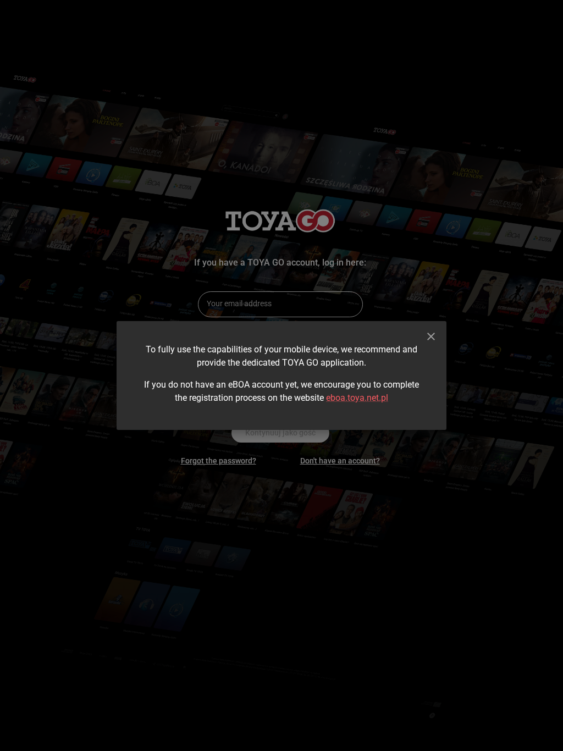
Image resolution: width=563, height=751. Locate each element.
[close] (431, 336)
